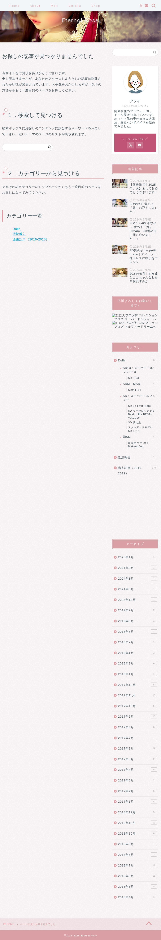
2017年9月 (136, 716)
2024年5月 (136, 589)
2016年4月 (136, 897)
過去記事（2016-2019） (31, 239)
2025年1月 (136, 557)
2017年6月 (136, 748)
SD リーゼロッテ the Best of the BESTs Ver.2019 (141, 414)
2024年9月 (136, 568)
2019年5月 (136, 621)
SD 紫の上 (134, 422)
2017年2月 (136, 791)
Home (14, 6)
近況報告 (19, 234)
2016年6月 (136, 876)
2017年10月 (136, 706)
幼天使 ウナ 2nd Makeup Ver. (138, 444)
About (35, 6)
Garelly (75, 6)
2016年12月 (136, 812)
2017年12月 (136, 685)
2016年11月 (136, 822)
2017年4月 (136, 769)
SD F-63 (133, 378)
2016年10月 (136, 833)
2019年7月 (136, 610)
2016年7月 (136, 865)
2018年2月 (136, 663)
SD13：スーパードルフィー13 (138, 369)
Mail (54, 6)
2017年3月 (136, 780)
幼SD (138, 436)
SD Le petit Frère (139, 405)
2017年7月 (136, 738)
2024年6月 (136, 578)
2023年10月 (136, 599)
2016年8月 (136, 854)
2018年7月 (136, 642)
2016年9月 (136, 844)
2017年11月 (136, 695)
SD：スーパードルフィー (138, 397)
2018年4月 (136, 653)
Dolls (17, 229)
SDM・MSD (138, 384)
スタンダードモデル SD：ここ (140, 429)
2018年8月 (136, 631)
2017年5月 (136, 759)
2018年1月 (136, 674)
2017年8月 (136, 727)
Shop (96, 6)
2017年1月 (136, 801)
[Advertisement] (135, 508)
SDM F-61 (134, 390)
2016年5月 (136, 886)
